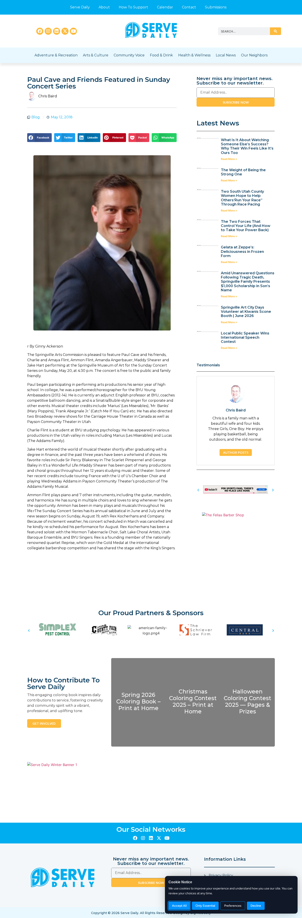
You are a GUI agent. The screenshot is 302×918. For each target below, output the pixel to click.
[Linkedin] (56, 31)
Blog (35, 117)
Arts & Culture (95, 55)
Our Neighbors (254, 55)
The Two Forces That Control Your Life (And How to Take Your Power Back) (245, 225)
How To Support (133, 7)
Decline (255, 906)
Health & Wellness (194, 55)
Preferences (232, 906)
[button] (39, 137)
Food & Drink (161, 55)
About (104, 7)
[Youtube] (73, 31)
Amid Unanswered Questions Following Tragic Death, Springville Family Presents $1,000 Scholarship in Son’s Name (247, 281)
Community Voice (129, 55)
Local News (226, 55)
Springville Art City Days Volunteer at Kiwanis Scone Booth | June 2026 (246, 311)
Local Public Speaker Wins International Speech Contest (245, 337)
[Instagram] (48, 31)
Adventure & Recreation (56, 55)
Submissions (215, 7)
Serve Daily (80, 7)
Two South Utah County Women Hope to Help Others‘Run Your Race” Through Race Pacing (242, 197)
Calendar (165, 7)
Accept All (179, 906)
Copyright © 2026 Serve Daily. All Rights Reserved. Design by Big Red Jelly (151, 913)
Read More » (229, 159)
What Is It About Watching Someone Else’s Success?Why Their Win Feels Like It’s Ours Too (247, 146)
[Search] (275, 31)
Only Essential (205, 906)
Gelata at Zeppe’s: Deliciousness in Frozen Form (242, 251)
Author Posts (235, 452)
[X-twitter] (65, 31)
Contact (189, 7)
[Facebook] (39, 31)
